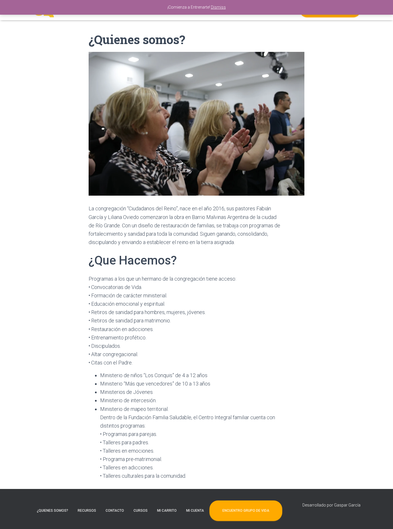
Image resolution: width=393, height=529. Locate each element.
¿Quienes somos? (52, 511)
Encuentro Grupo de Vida (245, 511)
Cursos (140, 511)
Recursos (87, 511)
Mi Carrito (167, 511)
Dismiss (218, 7)
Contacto (115, 511)
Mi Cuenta (195, 511)
